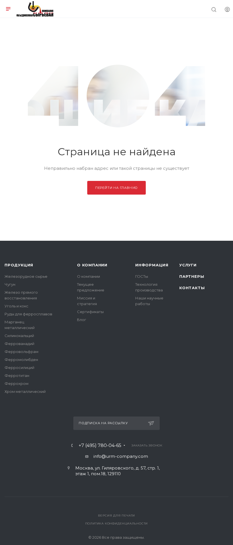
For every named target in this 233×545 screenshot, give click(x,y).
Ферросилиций (19, 367)
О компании (92, 265)
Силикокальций (19, 335)
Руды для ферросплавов (28, 314)
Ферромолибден (21, 359)
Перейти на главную (116, 188)
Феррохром (16, 383)
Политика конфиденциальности (116, 523)
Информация (151, 265)
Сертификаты (90, 311)
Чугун (10, 284)
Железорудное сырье (26, 276)
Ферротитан (17, 375)
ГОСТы (141, 276)
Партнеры (191, 276)
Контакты (192, 287)
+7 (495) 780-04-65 (100, 445)
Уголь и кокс (16, 306)
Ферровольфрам (21, 351)
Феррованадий (19, 343)
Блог (81, 319)
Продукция (19, 265)
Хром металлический (25, 391)
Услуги (188, 265)
